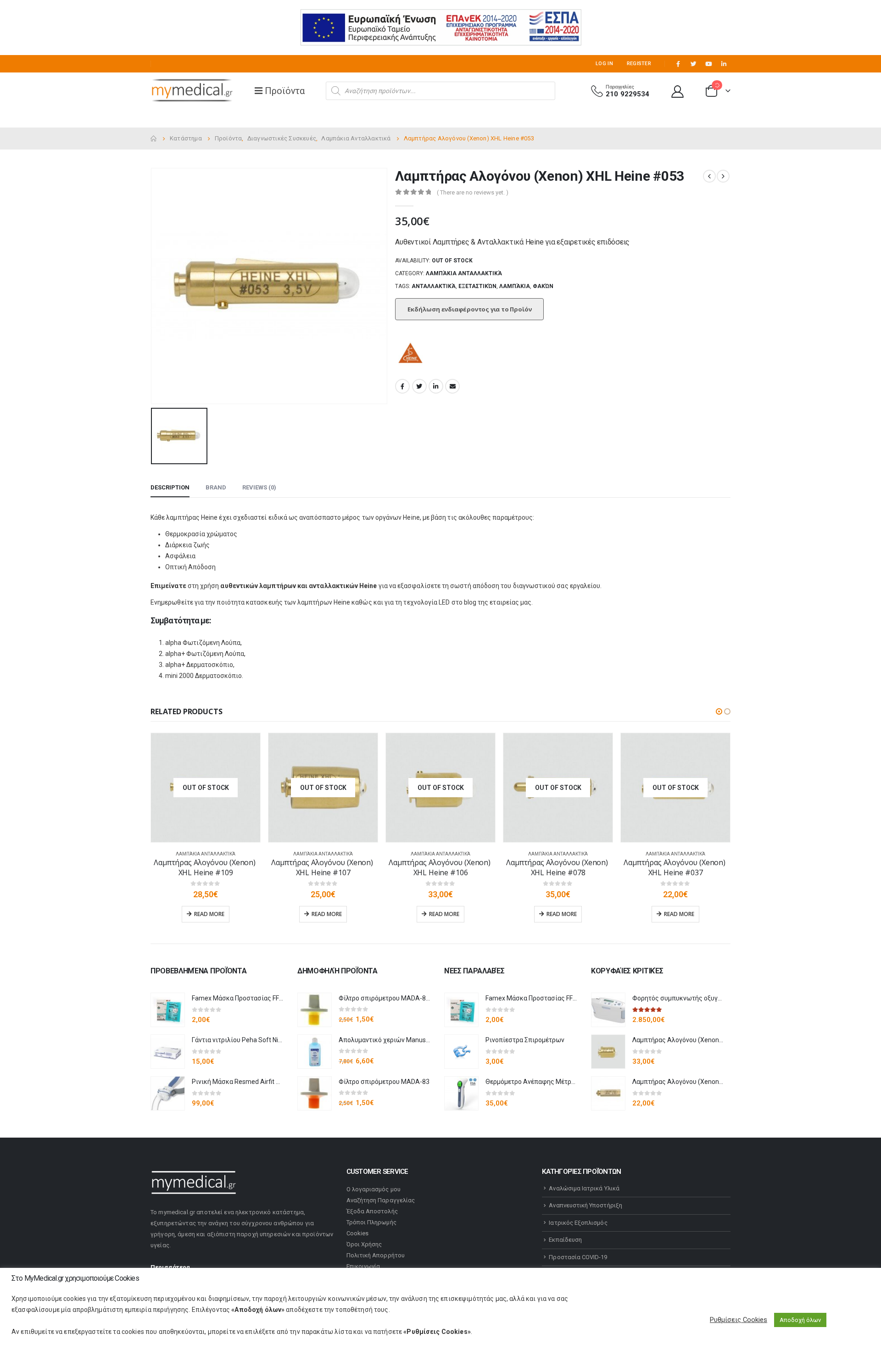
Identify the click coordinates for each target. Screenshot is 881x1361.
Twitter (419, 386)
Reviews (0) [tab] (259, 487)
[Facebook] (678, 63)
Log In (604, 64)
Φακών (543, 286)
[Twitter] (693, 63)
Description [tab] (170, 487)
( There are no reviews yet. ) (472, 192)
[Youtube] (708, 63)
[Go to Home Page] (154, 138)
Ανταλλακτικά (434, 286)
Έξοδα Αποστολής (372, 1211)
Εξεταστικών (477, 286)
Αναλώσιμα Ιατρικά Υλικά (584, 1188)
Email (452, 386)
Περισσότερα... (173, 1267)
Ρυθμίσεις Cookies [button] (738, 1320)
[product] (168, 1010)
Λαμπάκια (514, 286)
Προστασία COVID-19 (578, 1257)
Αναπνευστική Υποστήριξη (585, 1205)
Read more (209, 914)
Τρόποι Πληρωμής (371, 1222)
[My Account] (677, 91)
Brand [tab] (216, 487)
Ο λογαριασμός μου (373, 1189)
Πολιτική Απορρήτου (375, 1255)
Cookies (357, 1233)
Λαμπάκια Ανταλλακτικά (464, 273)
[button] (719, 711)
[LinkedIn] (723, 63)
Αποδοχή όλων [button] (800, 1320)
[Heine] (411, 354)
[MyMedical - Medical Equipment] (192, 90)
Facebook (402, 386)
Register (639, 64)
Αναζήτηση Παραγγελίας (380, 1200)
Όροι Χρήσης (364, 1244)
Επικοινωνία (363, 1266)
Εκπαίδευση (565, 1239)
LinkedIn (436, 386)
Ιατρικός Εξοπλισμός (578, 1222)
